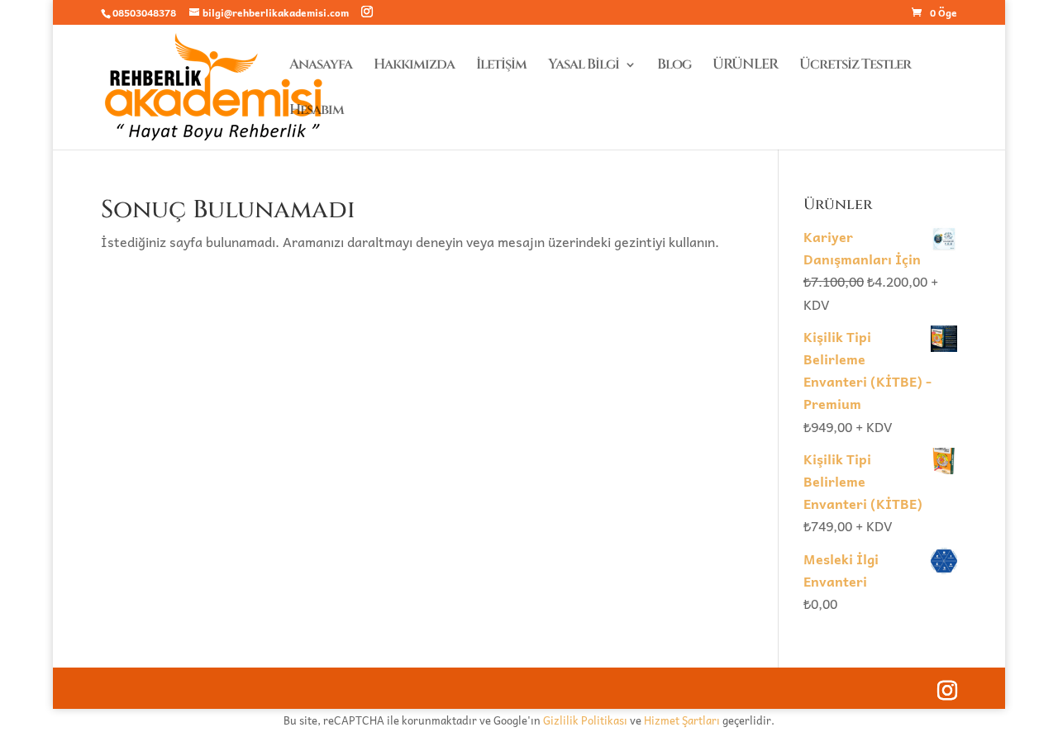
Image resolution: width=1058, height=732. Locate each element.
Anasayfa (320, 66)
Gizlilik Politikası (585, 720)
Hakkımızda (414, 66)
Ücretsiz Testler (855, 66)
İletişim (501, 66)
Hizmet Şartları (682, 720)
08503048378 (144, 12)
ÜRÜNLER (745, 66)
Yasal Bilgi (583, 66)
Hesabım (316, 111)
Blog (674, 66)
